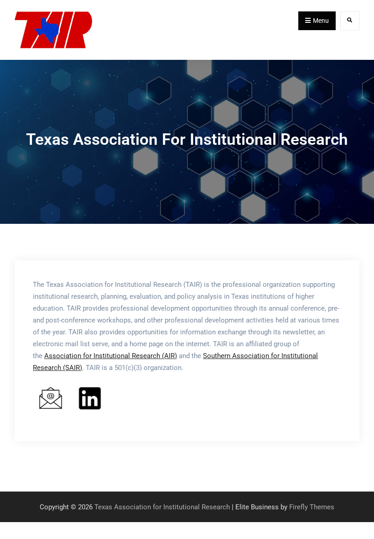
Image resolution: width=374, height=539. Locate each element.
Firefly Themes (311, 507)
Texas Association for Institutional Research (162, 507)
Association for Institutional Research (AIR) (110, 356)
